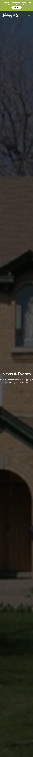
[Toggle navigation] (29, 15)
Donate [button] (17, 8)
